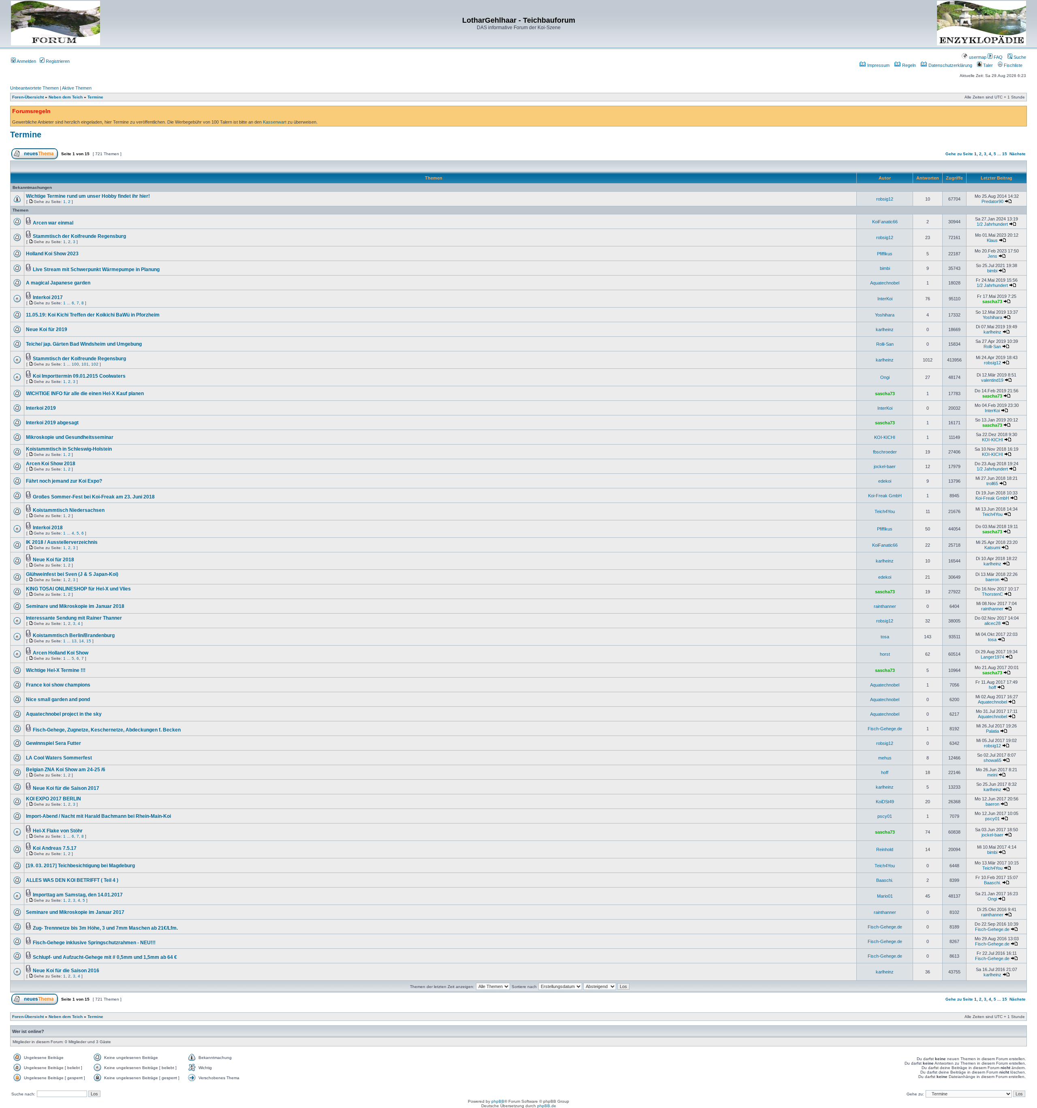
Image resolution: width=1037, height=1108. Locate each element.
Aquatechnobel (884, 282)
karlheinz (885, 329)
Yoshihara (884, 314)
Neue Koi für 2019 (46, 329)
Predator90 (992, 201)
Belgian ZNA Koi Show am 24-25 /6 (65, 769)
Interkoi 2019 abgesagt (52, 423)
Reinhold (884, 849)
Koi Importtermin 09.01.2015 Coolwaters (79, 376)
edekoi (884, 481)
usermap (977, 57)
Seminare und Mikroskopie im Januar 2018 (75, 606)
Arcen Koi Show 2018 (50, 463)
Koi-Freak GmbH (885, 495)
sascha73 (992, 301)
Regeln (908, 65)
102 (94, 364)
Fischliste (1012, 65)
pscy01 (884, 816)
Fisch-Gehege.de (885, 728)
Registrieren (57, 61)
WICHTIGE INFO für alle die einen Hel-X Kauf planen (85, 393)
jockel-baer (885, 466)
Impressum (878, 65)
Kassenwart (274, 122)
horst (885, 654)
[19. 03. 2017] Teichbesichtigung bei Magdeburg (80, 865)
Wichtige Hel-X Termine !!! (55, 670)
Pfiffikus (884, 253)
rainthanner (885, 606)
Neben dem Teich (66, 97)
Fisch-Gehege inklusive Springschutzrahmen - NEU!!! (94, 942)
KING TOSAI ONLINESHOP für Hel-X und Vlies (78, 589)
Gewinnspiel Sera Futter (53, 743)
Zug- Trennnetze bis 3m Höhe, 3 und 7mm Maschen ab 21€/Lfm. (105, 928)
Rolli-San (885, 344)
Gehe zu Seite (959, 154)
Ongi (885, 377)
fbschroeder (885, 451)
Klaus (992, 240)
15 (1004, 154)
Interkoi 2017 (48, 297)
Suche (1019, 57)
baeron (992, 579)
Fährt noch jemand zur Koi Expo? (64, 481)
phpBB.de (546, 1106)
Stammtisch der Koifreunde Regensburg (79, 236)
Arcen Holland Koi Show (60, 653)
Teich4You (885, 511)
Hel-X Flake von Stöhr (58, 831)
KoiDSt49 (885, 801)
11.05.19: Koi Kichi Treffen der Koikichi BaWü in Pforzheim (93, 315)
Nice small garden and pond (58, 699)
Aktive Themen (77, 88)
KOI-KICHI (884, 437)
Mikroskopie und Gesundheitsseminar (69, 437)
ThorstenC (992, 594)
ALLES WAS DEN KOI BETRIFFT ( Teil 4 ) (72, 880)
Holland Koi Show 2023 (52, 254)
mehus (885, 757)
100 (75, 364)
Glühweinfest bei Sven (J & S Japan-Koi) (72, 574)
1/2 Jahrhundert (992, 224)
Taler (987, 65)
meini (992, 774)
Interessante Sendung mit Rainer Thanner (74, 618)
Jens (992, 256)
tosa (885, 636)
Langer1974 (992, 657)
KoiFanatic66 (885, 221)
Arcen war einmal (53, 223)
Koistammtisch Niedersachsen (69, 510)
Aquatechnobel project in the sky (64, 714)
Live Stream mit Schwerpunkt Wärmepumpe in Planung (96, 269)
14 (81, 641)
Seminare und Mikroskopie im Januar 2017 (75, 912)
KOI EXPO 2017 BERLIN (53, 799)
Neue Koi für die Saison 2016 (66, 970)
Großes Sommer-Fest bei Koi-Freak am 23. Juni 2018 (94, 497)
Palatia (992, 731)
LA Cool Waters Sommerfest (59, 758)
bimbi (885, 268)
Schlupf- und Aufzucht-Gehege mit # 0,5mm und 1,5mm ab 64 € (105, 957)
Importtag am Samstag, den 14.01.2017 (78, 895)
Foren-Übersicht (28, 97)
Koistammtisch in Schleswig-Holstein (69, 449)
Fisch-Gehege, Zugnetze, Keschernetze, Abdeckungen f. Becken (107, 730)
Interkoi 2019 (41, 408)
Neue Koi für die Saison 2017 (66, 788)
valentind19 (992, 380)
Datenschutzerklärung (949, 65)
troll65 (992, 483)
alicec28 (992, 623)
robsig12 (884, 199)
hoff (992, 687)
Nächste (1017, 154)
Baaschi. (884, 880)
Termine (95, 97)
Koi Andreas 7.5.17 (55, 848)
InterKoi (884, 298)
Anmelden (26, 61)
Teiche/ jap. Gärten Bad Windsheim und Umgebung (84, 344)
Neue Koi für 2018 (53, 560)
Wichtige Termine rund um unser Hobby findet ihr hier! (88, 196)
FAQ (997, 57)
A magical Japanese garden (58, 283)
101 (85, 364)
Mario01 (885, 896)
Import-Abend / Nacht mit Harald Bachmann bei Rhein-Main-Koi (98, 816)
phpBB (497, 1101)
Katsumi (992, 547)
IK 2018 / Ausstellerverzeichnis (62, 542)
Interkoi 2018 (48, 527)
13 (74, 641)
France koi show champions (58, 685)
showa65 (992, 760)
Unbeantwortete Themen (34, 88)
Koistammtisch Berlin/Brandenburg (74, 635)
